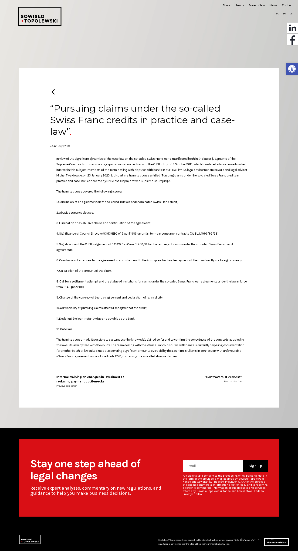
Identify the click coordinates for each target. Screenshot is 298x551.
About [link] (227, 5)
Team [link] (239, 5)
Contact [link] (287, 5)
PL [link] (277, 13)
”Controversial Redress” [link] (223, 377)
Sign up (255, 466)
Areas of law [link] (256, 5)
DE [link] (290, 13)
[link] (292, 69)
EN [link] (284, 13)
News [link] (273, 5)
